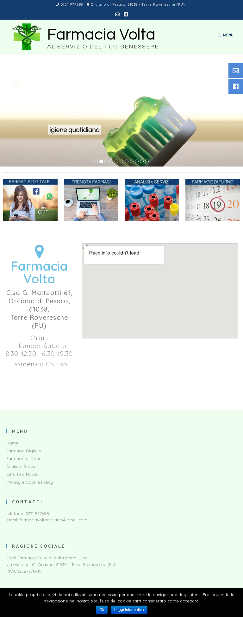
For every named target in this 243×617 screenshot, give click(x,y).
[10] (141, 162)
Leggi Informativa (129, 610)
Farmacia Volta (101, 35)
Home (12, 442)
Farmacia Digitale (23, 450)
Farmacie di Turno (24, 458)
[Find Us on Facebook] (126, 14)
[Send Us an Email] (117, 14)
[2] (101, 162)
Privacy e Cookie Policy (29, 482)
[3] (106, 162)
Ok (101, 610)
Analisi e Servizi (21, 466)
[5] (116, 162)
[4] (111, 162)
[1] (96, 162)
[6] (121, 162)
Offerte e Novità (22, 474)
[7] (126, 162)
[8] (131, 162)
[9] (136, 162)
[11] (146, 162)
